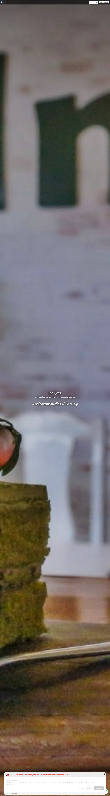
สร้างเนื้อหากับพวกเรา (104, 2)
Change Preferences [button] (86, 788)
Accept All (98, 788)
